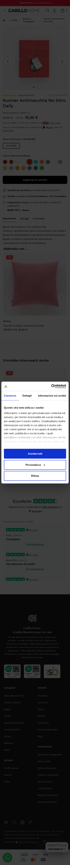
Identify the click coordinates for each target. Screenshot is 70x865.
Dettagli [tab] (27, 395)
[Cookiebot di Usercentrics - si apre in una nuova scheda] (51, 386)
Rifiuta (35, 475)
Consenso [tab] (10, 395)
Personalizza (33, 464)
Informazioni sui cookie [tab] (52, 395)
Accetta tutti (35, 453)
